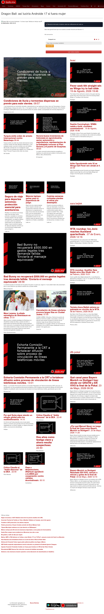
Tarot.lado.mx (79, 603)
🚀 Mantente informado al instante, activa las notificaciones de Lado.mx (64, 24)
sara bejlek (76, 203)
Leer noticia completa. (73, 52)
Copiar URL (50, 46)
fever (72, 60)
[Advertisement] (35, 170)
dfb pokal (75, 352)
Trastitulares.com (50, 609)
